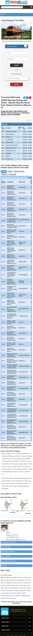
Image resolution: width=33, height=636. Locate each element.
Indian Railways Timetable (7, 17)
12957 (3, 377)
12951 (3, 355)
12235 (3, 187)
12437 (3, 309)
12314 (3, 237)
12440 (3, 327)
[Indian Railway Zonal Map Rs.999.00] (24, 509)
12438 (3, 316)
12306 (3, 215)
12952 (3, 361)
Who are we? (5, 618)
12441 (3, 333)
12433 (3, 281)
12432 (3, 274)
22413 (3, 399)
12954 (3, 372)
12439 (3, 322)
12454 (3, 350)
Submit (16, 65)
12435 (3, 295)
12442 (3, 338)
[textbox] (16, 52)
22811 (3, 421)
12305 (3, 209)
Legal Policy (5, 626)
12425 (3, 256)
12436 (3, 302)
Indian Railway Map (6, 547)
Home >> (3, 14)
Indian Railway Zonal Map (8, 551)
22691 (3, 410)
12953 (3, 366)
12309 (3, 220)
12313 (3, 231)
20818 (3, 394)
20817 (3, 388)
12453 (3, 344)
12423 (3, 243)
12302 (3, 204)
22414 (3, 405)
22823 (3, 432)
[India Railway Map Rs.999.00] (8, 509)
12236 (3, 193)
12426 (3, 261)
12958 (3, 383)
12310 (3, 226)
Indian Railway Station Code (8, 542)
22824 (3, 438)
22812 (3, 427)
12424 (3, 250)
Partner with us (6, 622)
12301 (3, 198)
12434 (3, 288)
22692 (3, 416)
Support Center (6, 630)
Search (16, 84)
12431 (3, 268)
